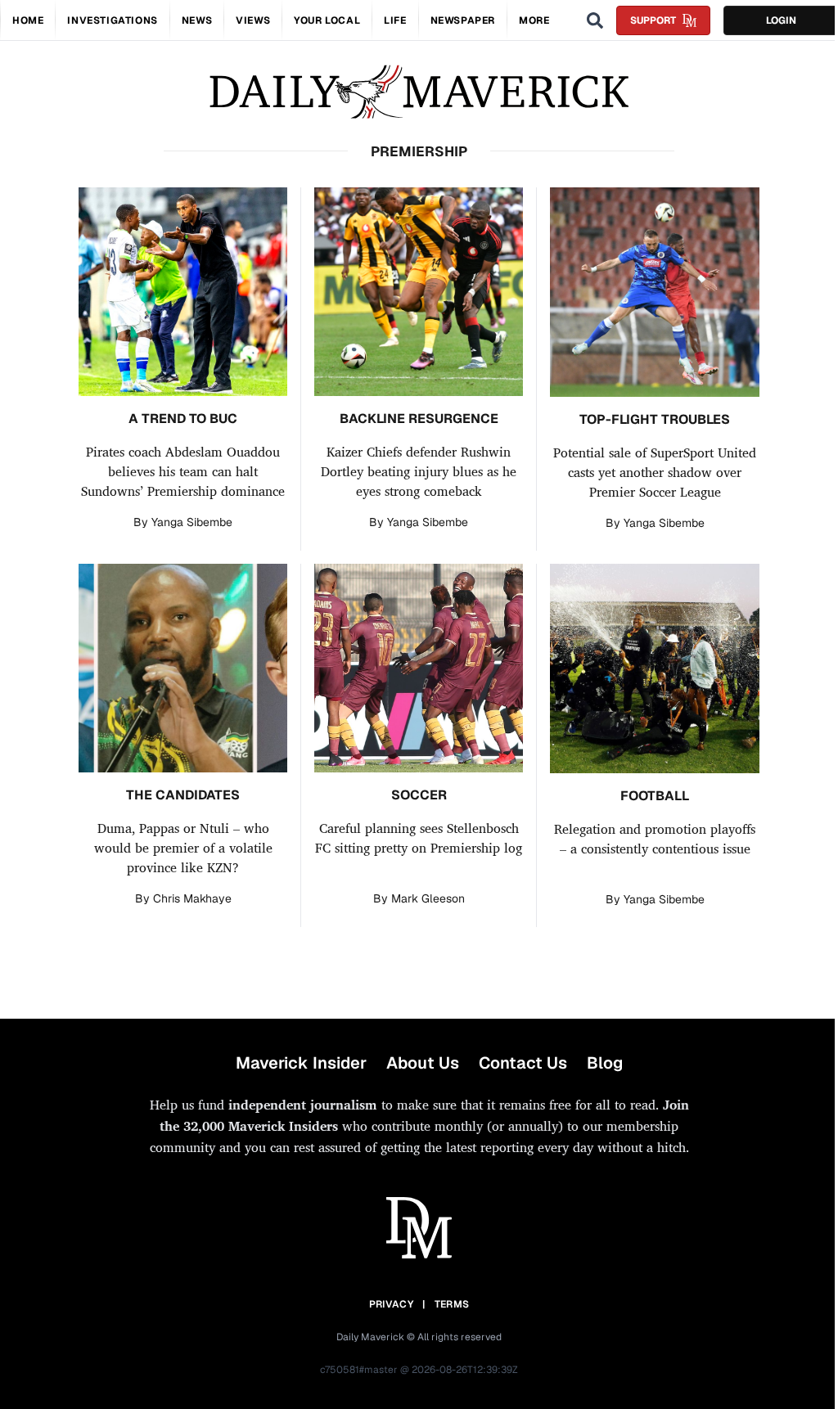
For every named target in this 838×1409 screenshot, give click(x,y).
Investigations (112, 20)
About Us (422, 1063)
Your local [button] (327, 20)
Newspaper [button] (462, 20)
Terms (452, 1304)
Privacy (391, 1304)
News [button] (197, 20)
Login (781, 20)
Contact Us (523, 1063)
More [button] (534, 20)
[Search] (595, 20)
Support (653, 20)
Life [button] (395, 20)
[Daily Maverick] (419, 92)
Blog (605, 1063)
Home (27, 20)
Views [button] (253, 20)
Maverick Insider (301, 1063)
